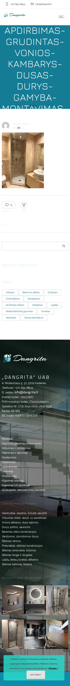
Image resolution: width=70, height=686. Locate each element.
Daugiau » (53, 668)
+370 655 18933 (24, 387)
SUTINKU (35, 675)
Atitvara (10, 292)
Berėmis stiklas (31, 292)
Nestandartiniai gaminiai (19, 311)
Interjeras (37, 305)
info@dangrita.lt (26, 392)
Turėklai (45, 311)
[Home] (15, 16)
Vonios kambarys (33, 317)
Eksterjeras (34, 298)
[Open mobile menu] (62, 16)
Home (33, 105)
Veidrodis (11, 317)
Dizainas (52, 292)
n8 (18, 127)
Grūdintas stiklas (15, 305)
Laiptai (54, 305)
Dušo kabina (13, 298)
